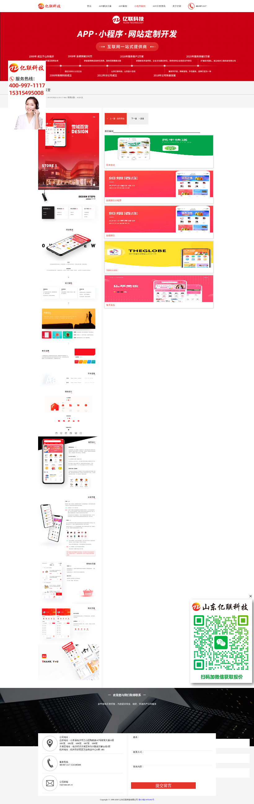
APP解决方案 (105, 6)
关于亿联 (177, 6)
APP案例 (123, 6)
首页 (89, 6)
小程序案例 (139, 6)
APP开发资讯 (159, 6)
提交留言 (163, 785)
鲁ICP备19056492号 (146, 800)
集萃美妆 (121, 119)
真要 (142, 119)
